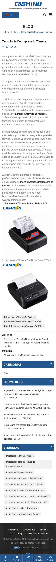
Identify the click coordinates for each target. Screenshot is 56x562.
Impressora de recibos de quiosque (22, 508)
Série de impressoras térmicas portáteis (24, 326)
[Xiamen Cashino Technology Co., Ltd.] (28, 5)
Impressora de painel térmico (19, 472)
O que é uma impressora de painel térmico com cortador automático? (25, 427)
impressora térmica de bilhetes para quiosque (27, 502)
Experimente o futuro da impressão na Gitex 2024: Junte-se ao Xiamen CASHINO (27, 416)
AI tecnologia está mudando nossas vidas (23, 355)
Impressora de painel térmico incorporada (25, 490)
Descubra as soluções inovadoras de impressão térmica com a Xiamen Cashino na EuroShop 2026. (27, 406)
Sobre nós (13, 530)
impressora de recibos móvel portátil (23, 321)
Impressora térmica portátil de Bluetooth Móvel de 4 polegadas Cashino (28, 437)
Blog (6, 373)
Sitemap (44, 530)
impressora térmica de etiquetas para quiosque (27, 496)
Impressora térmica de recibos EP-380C (24, 478)
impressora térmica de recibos (29, 113)
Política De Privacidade (37, 533)
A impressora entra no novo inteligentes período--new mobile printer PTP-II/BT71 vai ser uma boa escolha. (27, 343)
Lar (8, 32)
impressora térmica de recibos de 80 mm (24, 484)
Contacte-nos (29, 530)
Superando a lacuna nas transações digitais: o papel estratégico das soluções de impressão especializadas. (28, 394)
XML (10, 533)
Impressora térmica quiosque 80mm (22, 514)
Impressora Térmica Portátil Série (22, 203)
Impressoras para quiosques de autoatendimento (20, 464)
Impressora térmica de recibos (20, 317)
